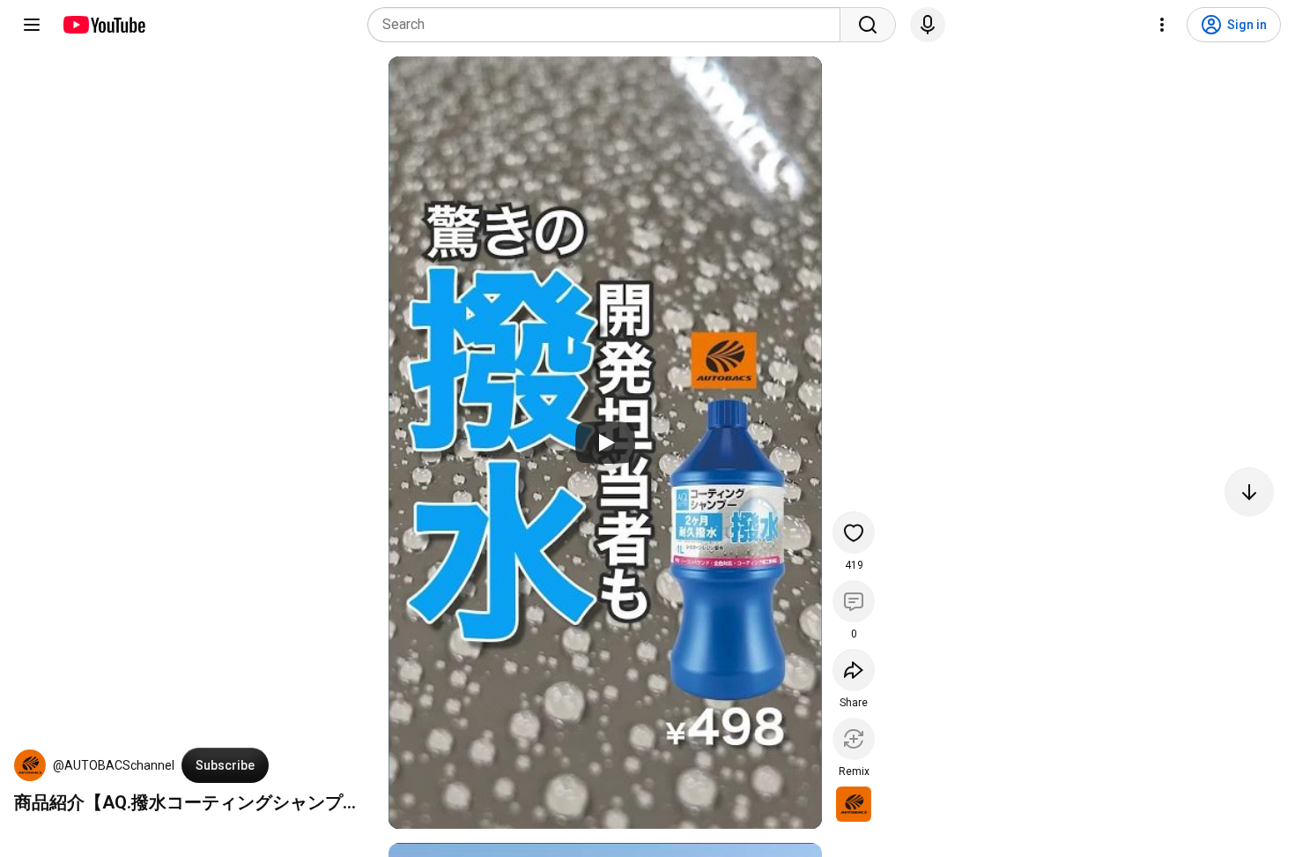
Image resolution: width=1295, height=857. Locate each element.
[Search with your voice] (927, 24)
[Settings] (1162, 24)
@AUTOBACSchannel (113, 765)
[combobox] (609, 24)
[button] (30, 765)
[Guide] (31, 24)
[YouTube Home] (103, 24)
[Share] (853, 670)
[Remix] (853, 739)
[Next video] (1249, 492)
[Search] (868, 24)
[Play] (605, 442)
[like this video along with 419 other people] (853, 532)
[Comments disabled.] (853, 601)
